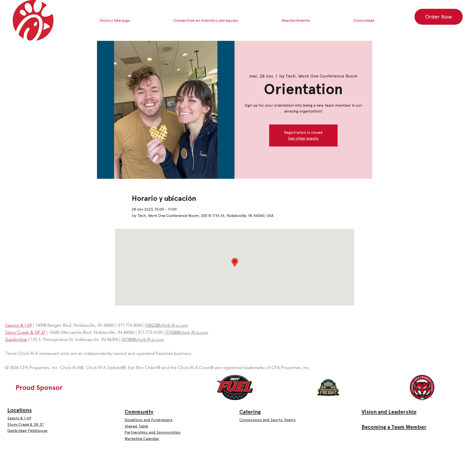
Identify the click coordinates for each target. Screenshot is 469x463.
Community (139, 411)
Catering (250, 411)
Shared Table (136, 426)
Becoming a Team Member (394, 427)
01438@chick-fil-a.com (187, 332)
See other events (303, 138)
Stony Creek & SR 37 (25, 424)
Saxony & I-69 (19, 418)
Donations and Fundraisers (148, 420)
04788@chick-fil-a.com (142, 339)
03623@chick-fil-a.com (167, 325)
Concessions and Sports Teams (267, 420)
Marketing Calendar (142, 438)
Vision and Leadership (389, 411)
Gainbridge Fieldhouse (27, 430)
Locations (19, 410)
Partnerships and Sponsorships (153, 432)
